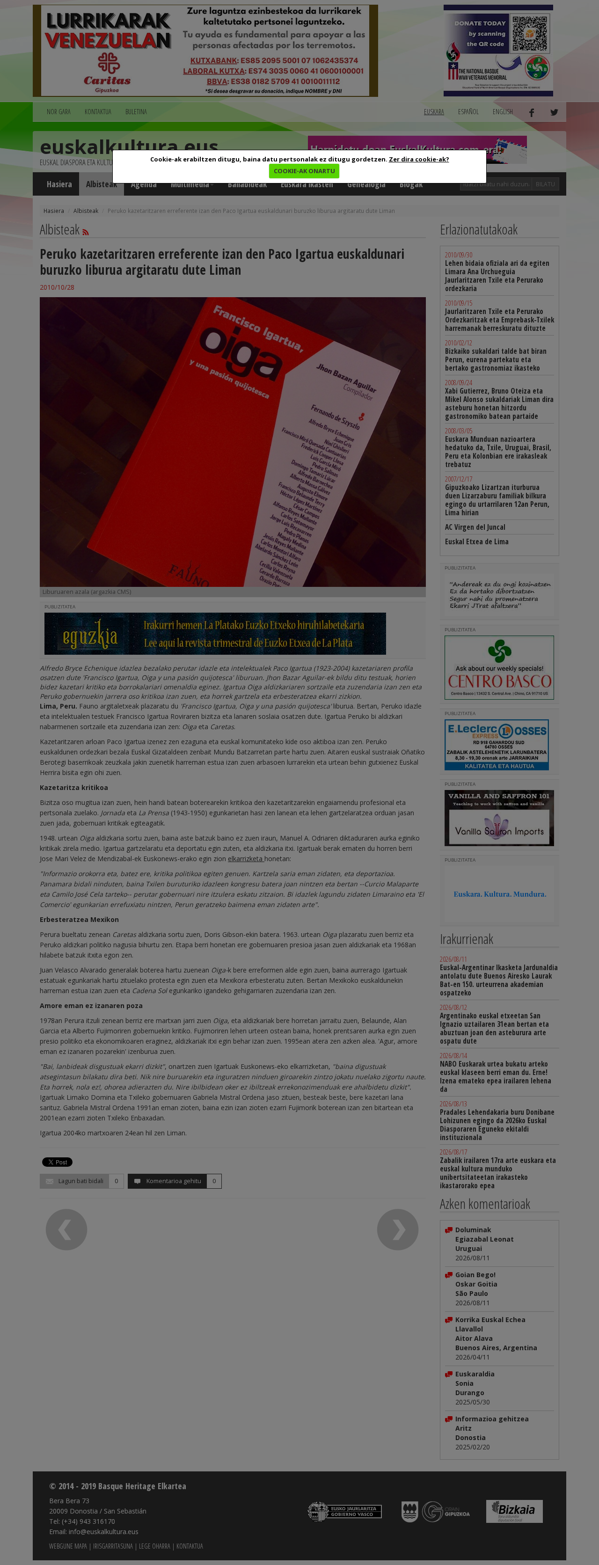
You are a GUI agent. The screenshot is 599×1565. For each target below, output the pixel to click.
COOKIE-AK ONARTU (304, 171)
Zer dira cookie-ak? (419, 159)
